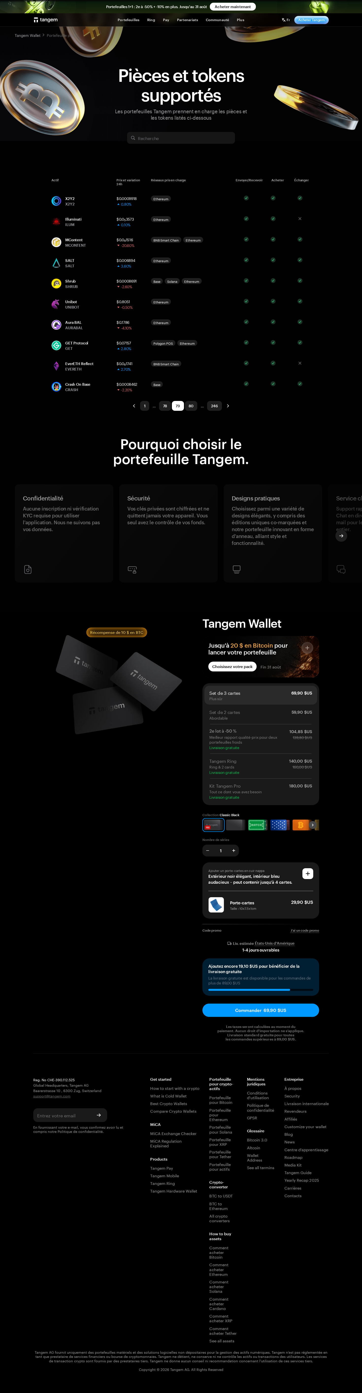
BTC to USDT (221, 1195)
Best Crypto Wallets (168, 1103)
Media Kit (293, 1164)
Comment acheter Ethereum (218, 1269)
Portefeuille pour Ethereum (220, 1114)
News (289, 1141)
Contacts (293, 1195)
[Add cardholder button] (307, 873)
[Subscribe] (98, 1115)
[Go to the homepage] (45, 20)
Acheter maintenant (233, 6)
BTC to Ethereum (218, 1205)
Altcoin (253, 1147)
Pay (166, 20)
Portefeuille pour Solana (220, 1129)
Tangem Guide (298, 1172)
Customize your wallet (305, 1126)
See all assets (221, 1340)
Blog (288, 1133)
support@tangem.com (51, 1095)
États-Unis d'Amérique (275, 943)
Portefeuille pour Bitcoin (220, 1099)
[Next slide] (341, 536)
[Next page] (228, 406)
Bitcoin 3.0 (257, 1139)
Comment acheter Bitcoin (218, 1252)
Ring (151, 20)
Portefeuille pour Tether (220, 1153)
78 (165, 406)
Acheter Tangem (311, 20)
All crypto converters (219, 1217)
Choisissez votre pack (232, 666)
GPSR (252, 1117)
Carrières (292, 1187)
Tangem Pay (161, 1167)
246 (214, 406)
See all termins (261, 1167)
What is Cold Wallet (168, 1095)
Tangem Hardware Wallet (173, 1190)
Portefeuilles (128, 20)
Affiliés (290, 1118)
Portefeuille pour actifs (220, 1166)
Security (292, 1095)
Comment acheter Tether (223, 1330)
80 (191, 406)
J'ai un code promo (305, 930)
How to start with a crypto (174, 1087)
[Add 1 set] (234, 850)
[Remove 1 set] (207, 850)
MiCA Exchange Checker (173, 1133)
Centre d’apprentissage (306, 1149)
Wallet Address (254, 1157)
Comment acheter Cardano (218, 1303)
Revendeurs (295, 1110)
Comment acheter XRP (220, 1317)
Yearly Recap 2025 (301, 1179)
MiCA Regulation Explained (166, 1143)
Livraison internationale (306, 1103)
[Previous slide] (21, 536)
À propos (292, 1087)
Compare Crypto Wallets (173, 1110)
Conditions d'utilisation (258, 1094)
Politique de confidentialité (80, 1131)
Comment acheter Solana (218, 1286)
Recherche (148, 138)
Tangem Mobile (164, 1175)
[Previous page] (134, 406)
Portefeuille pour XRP (220, 1141)
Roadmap (293, 1156)
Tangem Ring (162, 1182)
